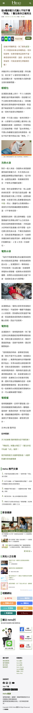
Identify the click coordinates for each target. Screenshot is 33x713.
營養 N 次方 (19, 671)
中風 (3, 204)
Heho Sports (20, 667)
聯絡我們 (5, 667)
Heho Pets (19, 673)
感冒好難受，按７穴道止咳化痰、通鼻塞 (20, 583)
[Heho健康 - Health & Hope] (16, 3)
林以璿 (23, 16)
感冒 (27, 47)
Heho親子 (19, 661)
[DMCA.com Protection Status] (5, 709)
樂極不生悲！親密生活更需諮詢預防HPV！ (19, 561)
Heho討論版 (19, 669)
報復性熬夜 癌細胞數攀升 (16, 568)
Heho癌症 (19, 665)
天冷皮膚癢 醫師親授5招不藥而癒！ (15, 440)
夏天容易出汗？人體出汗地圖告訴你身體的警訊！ (20, 576)
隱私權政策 (6, 661)
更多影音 (27, 551)
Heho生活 (19, 663)
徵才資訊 (5, 665)
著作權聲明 (6, 663)
